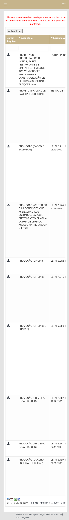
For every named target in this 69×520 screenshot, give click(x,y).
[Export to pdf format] (11, 498)
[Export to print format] (8, 498)
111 (65, 502)
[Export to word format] (18, 498)
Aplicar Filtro (14, 31)
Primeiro (34, 502)
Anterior (44, 502)
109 (56, 502)
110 (60, 502)
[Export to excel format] (15, 498)
